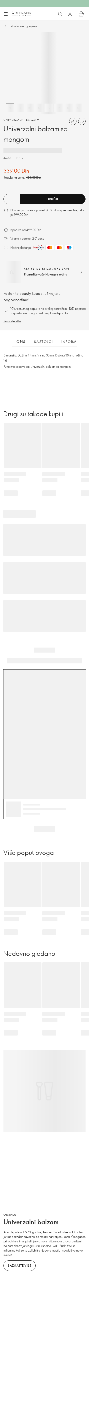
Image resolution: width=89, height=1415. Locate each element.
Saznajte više (12, 321)
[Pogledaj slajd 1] (10, 108)
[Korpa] (81, 13)
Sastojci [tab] (43, 341)
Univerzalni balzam (21, 119)
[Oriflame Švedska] (21, 13)
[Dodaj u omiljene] (82, 121)
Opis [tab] (20, 341)
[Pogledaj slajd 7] (68, 108)
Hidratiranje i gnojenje (22, 26)
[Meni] (5, 14)
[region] (44, 73)
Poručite (52, 199)
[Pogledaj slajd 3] (29, 108)
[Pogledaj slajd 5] (48, 108)
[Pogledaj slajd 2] (19, 108)
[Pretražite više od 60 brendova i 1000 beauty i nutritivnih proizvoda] (60, 14)
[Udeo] (72, 121)
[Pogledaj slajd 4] (39, 108)
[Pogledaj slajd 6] (58, 108)
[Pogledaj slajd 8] (78, 108)
